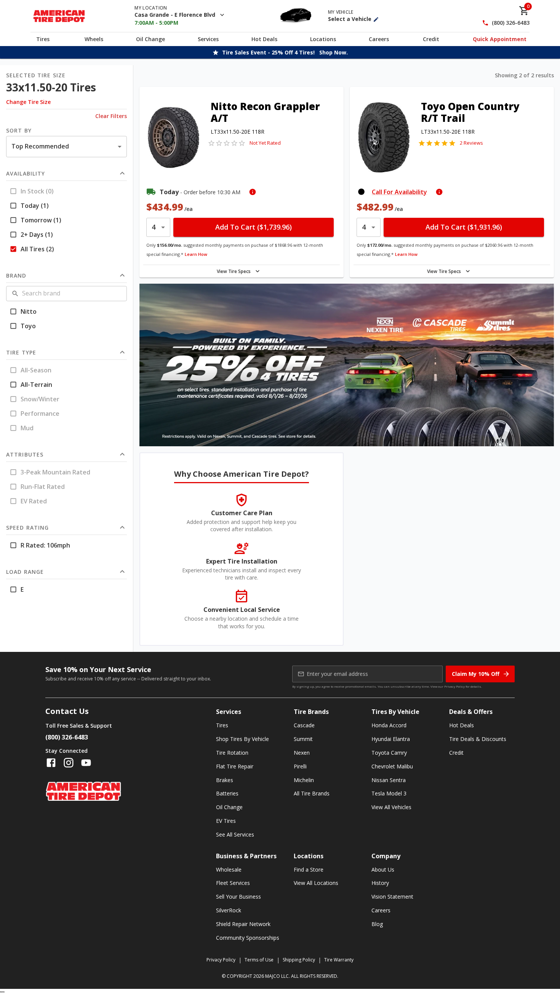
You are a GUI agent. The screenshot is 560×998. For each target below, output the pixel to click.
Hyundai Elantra (390, 739)
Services (208, 39)
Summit (303, 739)
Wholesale (229, 869)
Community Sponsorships (247, 937)
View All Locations (316, 882)
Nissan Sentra (388, 780)
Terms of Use (259, 959)
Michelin (304, 780)
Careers (379, 39)
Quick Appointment (499, 39)
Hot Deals (264, 39)
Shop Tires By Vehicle (242, 739)
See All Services (235, 834)
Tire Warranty (339, 959)
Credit (431, 39)
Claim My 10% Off (475, 673)
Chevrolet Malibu (392, 766)
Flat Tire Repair (234, 766)
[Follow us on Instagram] (68, 762)
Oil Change (150, 39)
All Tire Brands (312, 793)
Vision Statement (392, 896)
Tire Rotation (232, 752)
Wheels (94, 39)
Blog (377, 924)
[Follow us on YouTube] (86, 762)
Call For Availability (399, 192)
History (380, 882)
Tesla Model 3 (388, 793)
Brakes (224, 780)
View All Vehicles (391, 807)
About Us (382, 869)
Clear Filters (111, 116)
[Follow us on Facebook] (51, 762)
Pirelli (300, 766)
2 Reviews (471, 142)
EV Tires (226, 820)
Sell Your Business (238, 896)
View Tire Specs (234, 271)
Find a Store (308, 869)
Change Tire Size (28, 101)
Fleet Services (233, 882)
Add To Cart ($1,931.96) (464, 227)
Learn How (196, 254)
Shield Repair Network (243, 924)
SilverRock (228, 910)
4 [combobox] (153, 227)
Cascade (304, 725)
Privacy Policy (454, 686)
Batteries (227, 793)
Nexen (302, 752)
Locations (323, 39)
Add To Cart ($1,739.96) (253, 227)
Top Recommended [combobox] (40, 146)
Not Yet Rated (265, 142)
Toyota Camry (389, 752)
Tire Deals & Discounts (477, 739)
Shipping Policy (299, 959)
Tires (43, 39)
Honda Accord (388, 725)
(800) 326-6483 (511, 23)
